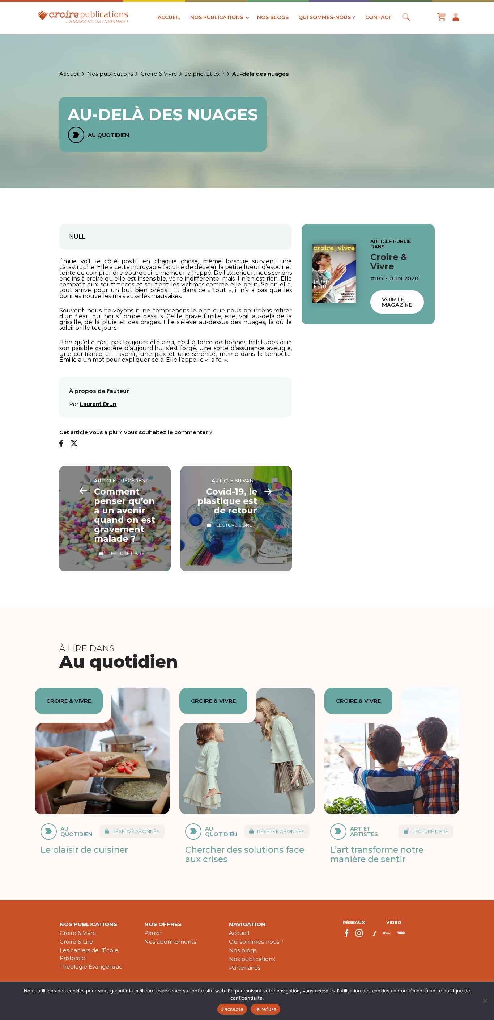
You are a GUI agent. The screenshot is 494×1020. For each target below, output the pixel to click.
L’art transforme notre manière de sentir (376, 854)
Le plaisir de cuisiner (84, 849)
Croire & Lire (76, 941)
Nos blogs (273, 17)
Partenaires (244, 967)
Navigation (247, 924)
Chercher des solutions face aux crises (244, 854)
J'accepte (232, 1009)
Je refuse (265, 1009)
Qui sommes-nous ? (326, 17)
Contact (378, 17)
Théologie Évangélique (91, 966)
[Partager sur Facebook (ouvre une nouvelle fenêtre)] (61, 444)
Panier (153, 932)
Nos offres (163, 924)
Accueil (169, 17)
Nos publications (216, 17)
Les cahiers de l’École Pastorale (89, 954)
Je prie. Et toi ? (205, 74)
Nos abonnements (170, 941)
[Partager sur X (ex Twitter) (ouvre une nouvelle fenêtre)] (74, 444)
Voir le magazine (397, 301)
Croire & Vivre (159, 74)
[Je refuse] (485, 1000)
